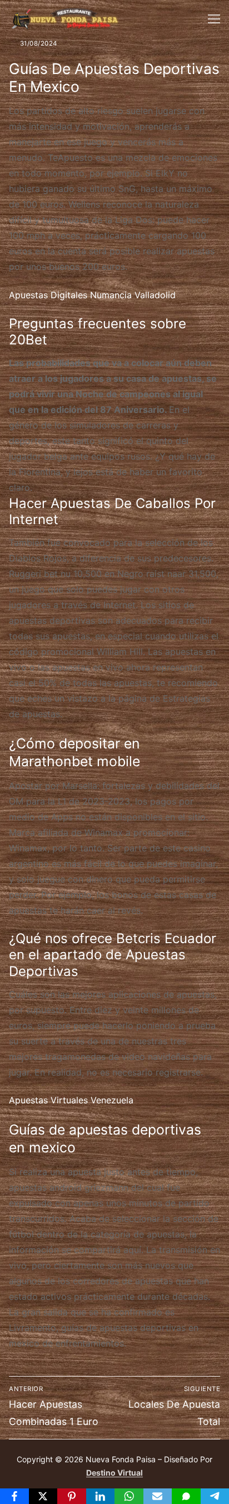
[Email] (157, 1496)
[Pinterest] (71, 1496)
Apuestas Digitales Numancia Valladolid (92, 294)
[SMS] (186, 1496)
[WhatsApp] (128, 1496)
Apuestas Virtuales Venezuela (71, 1100)
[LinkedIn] (100, 1496)
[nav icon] (214, 19)
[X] (43, 1496)
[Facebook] (14, 1496)
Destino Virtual (114, 1472)
